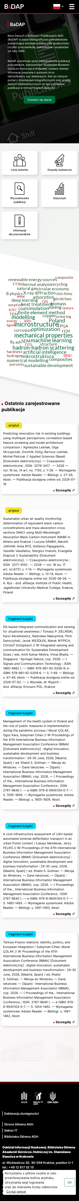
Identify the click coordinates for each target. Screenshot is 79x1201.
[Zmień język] (59, 6)
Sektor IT (10, 1130)
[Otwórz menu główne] (71, 6)
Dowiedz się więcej (39, 99)
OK (69, 1182)
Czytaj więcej (16, 1192)
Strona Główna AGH (18, 1124)
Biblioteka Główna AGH (21, 1136)
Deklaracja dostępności (21, 1113)
